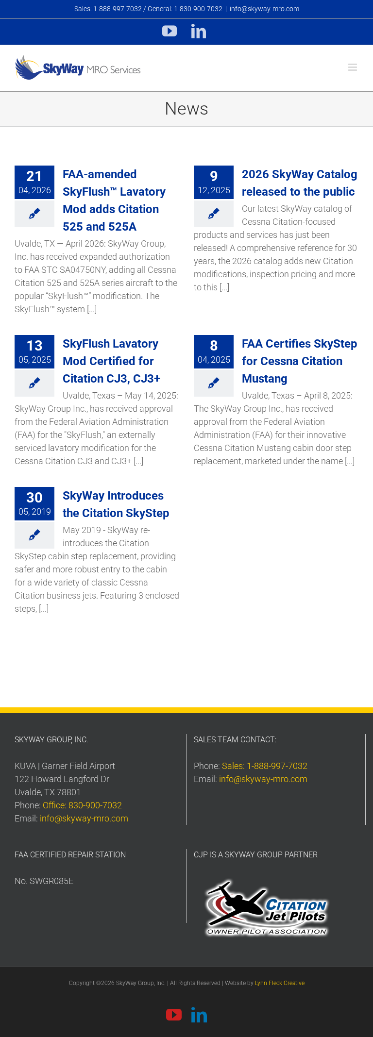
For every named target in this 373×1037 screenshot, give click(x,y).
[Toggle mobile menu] (353, 67)
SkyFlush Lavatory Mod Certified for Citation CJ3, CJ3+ (111, 361)
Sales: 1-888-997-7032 (264, 766)
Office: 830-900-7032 (82, 805)
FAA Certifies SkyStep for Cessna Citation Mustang (299, 361)
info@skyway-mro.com (264, 9)
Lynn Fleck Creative (280, 983)
